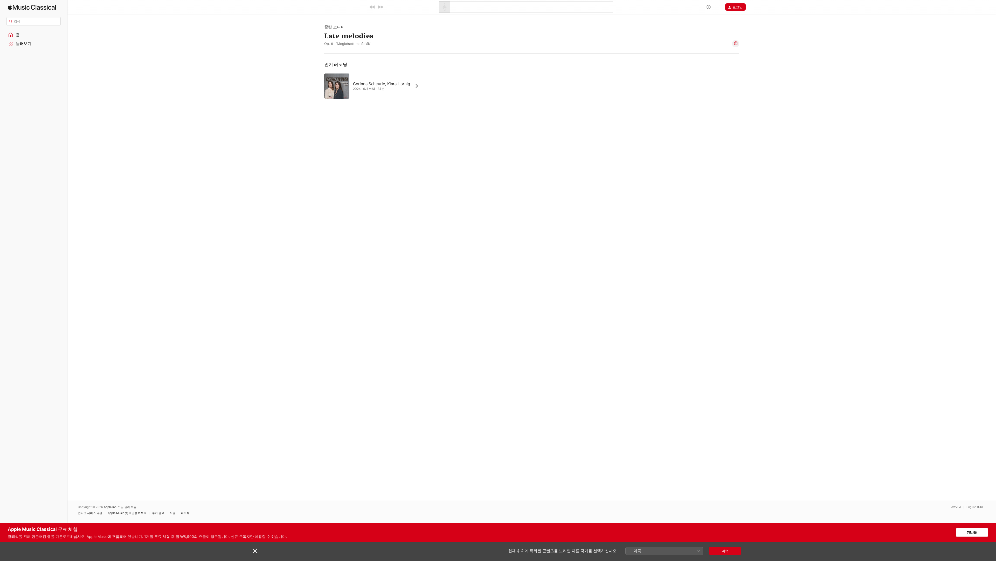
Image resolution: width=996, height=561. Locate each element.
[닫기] (255, 551)
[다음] (380, 7)
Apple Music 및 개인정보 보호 (127, 513)
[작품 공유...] (735, 43)
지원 (172, 513)
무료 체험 (972, 533)
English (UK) (974, 507)
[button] (34, 35)
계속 (725, 551)
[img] (32, 7)
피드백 (185, 513)
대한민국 (956, 507)
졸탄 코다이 (334, 26)
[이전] (372, 7)
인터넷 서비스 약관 (90, 513)
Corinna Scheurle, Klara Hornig (381, 83)
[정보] (708, 7)
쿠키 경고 (158, 513)
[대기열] (717, 7)
